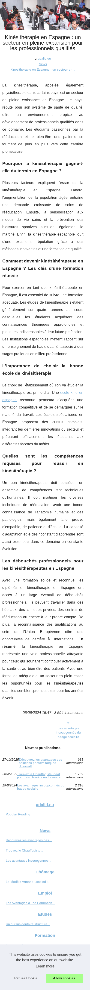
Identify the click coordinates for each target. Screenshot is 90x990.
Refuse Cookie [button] (25, 978)
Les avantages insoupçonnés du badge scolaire (68, 732)
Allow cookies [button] (64, 978)
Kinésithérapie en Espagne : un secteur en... (42, 69)
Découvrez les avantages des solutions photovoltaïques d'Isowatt (40, 763)
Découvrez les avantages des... (29, 840)
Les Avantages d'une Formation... (30, 903)
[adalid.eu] (45, 15)
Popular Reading (18, 814)
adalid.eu (44, 58)
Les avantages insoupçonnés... (28, 860)
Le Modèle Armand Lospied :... (28, 882)
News (43, 64)
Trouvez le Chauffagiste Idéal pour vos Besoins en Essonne (38, 775)
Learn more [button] (45, 966)
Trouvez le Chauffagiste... (24, 850)
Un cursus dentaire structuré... (28, 924)
